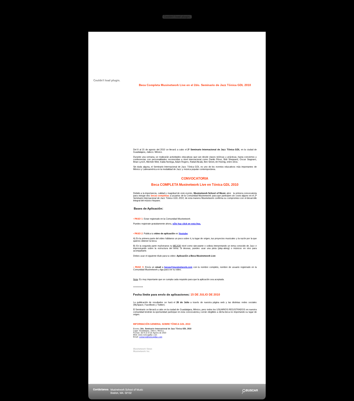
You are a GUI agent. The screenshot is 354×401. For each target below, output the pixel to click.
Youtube (183, 233)
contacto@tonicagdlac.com (150, 337)
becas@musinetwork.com (178, 267)
